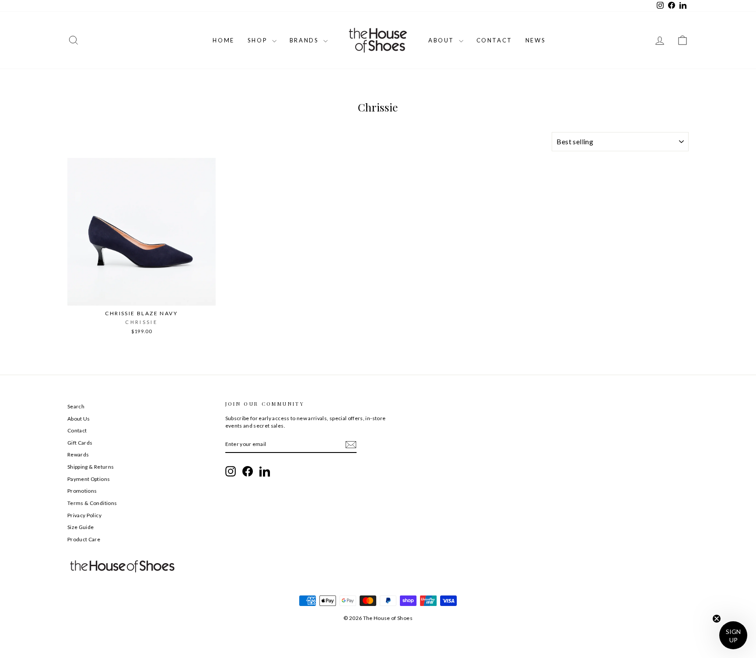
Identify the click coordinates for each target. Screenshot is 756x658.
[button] (733, 635)
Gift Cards (80, 442)
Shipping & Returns (90, 466)
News (535, 40)
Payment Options (88, 479)
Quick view (141, 296)
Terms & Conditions (92, 503)
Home (223, 40)
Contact (494, 40)
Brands (305, 40)
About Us (78, 418)
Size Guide (80, 527)
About (442, 40)
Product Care (83, 539)
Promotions (82, 490)
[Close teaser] (716, 618)
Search (75, 406)
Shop (259, 40)
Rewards (78, 454)
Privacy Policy (84, 515)
